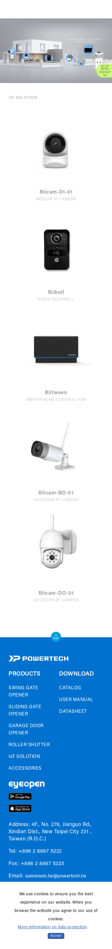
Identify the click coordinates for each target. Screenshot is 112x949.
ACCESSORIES (25, 768)
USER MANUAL (76, 700)
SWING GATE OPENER (23, 692)
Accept (56, 936)
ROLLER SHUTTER (29, 745)
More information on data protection (52, 927)
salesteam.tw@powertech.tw (55, 876)
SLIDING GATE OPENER (25, 711)
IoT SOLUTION (23, 98)
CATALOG (70, 688)
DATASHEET (73, 711)
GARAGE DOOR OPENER (26, 730)
